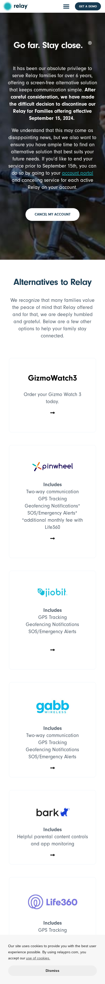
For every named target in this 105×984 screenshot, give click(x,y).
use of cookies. (38, 958)
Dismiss (52, 971)
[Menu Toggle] (66, 6)
